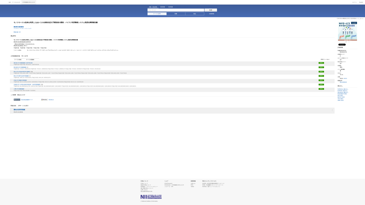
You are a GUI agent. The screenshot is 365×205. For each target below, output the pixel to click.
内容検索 (170, 7)
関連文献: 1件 (17, 32)
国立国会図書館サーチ (27, 99)
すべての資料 (157, 13)
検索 (210, 10)
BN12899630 (343, 82)
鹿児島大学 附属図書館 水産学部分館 (23, 63)
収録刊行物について (146, 185)
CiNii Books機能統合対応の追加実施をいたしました (350, 18)
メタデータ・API (168, 186)
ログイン (354, 2)
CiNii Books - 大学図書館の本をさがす (174, 185)
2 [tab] (350, 42)
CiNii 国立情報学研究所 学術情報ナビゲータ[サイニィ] (4, 2)
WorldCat (51, 99)
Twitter (192, 186)
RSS (192, 185)
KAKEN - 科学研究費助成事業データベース (213, 183)
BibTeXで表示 (341, 97)
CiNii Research (168, 183)
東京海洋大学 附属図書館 (20, 67)
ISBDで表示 (341, 100)
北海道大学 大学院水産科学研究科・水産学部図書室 (27, 84)
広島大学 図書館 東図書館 (20, 80)
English (361, 2)
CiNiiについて (144, 183)
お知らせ (193, 183)
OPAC (321, 63)
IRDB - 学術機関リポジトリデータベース (212, 185)
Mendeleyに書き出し (343, 92)
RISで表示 (340, 95)
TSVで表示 (340, 98)
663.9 (345, 78)
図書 (176, 13)
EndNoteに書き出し (343, 90)
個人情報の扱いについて (147, 188)
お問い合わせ (144, 189)
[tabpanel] (338, 31)
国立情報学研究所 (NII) (146, 191)
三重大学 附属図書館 (19, 89)
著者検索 (162, 7)
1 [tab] (347, 42)
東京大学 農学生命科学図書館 (21, 76)
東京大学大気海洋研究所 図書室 (22, 71)
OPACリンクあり (325, 59)
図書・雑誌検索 (153, 7)
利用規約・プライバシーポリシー (149, 186)
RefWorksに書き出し (343, 89)
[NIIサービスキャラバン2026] (338, 31)
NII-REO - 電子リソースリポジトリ (211, 186)
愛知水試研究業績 (19, 109)
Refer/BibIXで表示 (342, 94)
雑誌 (194, 13)
